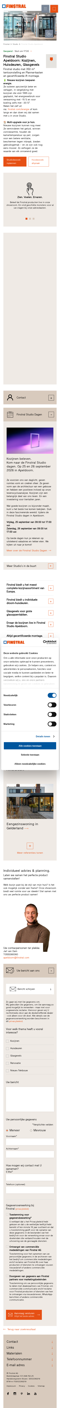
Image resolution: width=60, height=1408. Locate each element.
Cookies (31, 1386)
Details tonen (43, 736)
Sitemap (41, 1386)
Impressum (11, 1386)
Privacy (22, 1386)
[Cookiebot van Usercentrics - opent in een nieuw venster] (43, 642)
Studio (15, 44)
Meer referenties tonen (30, 852)
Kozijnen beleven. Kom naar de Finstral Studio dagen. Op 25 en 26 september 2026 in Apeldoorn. (29, 464)
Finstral (6, 44)
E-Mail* (9, 1172)
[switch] (52, 704)
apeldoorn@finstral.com (16, 957)
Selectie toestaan (30, 754)
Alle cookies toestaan (30, 745)
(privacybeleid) (22, 1209)
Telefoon (15, 1184)
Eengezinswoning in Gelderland (22, 826)
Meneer (15, 1130)
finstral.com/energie (18, 109)
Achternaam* (12, 1148)
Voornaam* (11, 1136)
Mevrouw (40, 1130)
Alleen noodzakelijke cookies (30, 763)
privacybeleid (15, 1021)
